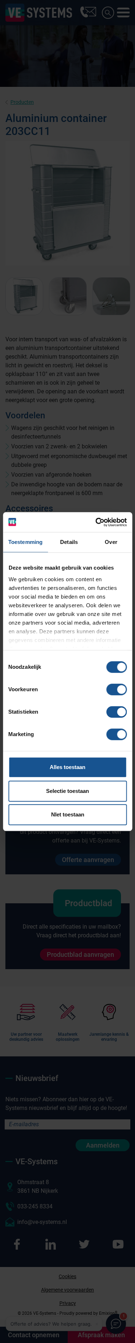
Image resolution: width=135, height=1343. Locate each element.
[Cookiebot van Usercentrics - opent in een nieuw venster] (96, 522)
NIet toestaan (67, 814)
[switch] (116, 689)
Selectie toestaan (67, 791)
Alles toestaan (67, 767)
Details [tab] (69, 542)
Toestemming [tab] (25, 542)
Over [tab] (111, 542)
